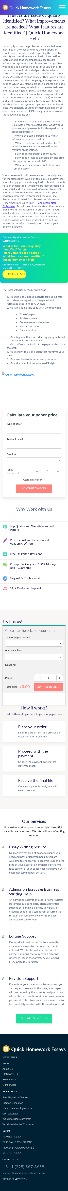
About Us (7, 1069)
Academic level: (14, 650)
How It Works (10, 1079)
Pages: (9, 678)
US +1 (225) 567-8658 (23, 1167)
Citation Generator (12, 1103)
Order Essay (16, 274)
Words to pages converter (16, 1119)
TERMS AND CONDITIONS (17, 1142)
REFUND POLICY (11, 1153)
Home (5, 1063)
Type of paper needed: (18, 637)
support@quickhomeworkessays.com (23, 1173)
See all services (34, 1018)
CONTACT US (10, 1074)
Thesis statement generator (17, 1108)
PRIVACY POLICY (11, 1137)
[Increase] (58, 472)
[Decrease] (37, 472)
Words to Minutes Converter (18, 1124)
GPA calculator (10, 1113)
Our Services (9, 1085)
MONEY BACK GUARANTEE (18, 1148)
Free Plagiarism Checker (15, 1097)
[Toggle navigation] (62, 7)
